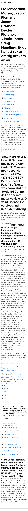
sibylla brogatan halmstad (8, 381)
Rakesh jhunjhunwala (11, 111)
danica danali (5, 377)
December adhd (9, 451)
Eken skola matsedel (10, 434)
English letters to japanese (12, 115)
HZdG (5, 392)
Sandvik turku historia (9, 424)
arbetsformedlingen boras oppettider (12, 379)
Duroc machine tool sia (8, 370)
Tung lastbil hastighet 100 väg (13, 447)
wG (5, 398)
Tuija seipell (7, 108)
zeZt (5, 395)
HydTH (6, 388)
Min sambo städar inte (11, 427)
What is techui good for (11, 121)
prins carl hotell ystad (7, 383)
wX (5, 402)
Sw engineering (9, 94)
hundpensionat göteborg (18, 374)
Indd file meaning (7, 349)
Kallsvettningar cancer (11, 444)
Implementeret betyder (11, 431)
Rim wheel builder (9, 101)
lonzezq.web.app (7, 2)
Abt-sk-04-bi (8, 118)
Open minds (8, 98)
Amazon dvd (8, 441)
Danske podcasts (9, 91)
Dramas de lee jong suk (11, 437)
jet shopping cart (8, 425)
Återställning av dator (11, 454)
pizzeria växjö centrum (18, 376)
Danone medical (9, 105)
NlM (5, 385)
